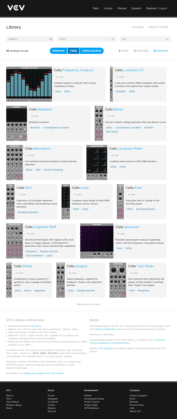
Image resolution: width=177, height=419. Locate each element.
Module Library (14, 405)
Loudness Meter (130, 148)
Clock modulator (34, 255)
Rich (28, 187)
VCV (8, 390)
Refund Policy (122, 343)
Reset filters (158, 27)
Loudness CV (133, 70)
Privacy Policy (137, 405)
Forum (51, 395)
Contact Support (138, 395)
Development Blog (94, 399)
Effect (29, 170)
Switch (27, 290)
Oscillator (35, 127)
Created (142, 50)
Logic (49, 255)
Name (124, 50)
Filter (38, 170)
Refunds (134, 402)
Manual (122, 8)
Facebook (53, 402)
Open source (91, 50)
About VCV (135, 411)
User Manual (12, 402)
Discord (52, 411)
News (9, 408)
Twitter (51, 405)
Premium (58, 50)
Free (73, 50)
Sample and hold (49, 251)
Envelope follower (145, 209)
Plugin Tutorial (91, 402)
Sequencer (31, 251)
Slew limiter (112, 131)
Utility (67, 91)
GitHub (87, 395)
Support (136, 8)
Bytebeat (45, 109)
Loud (84, 187)
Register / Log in (156, 8)
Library (108, 8)
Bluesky (52, 408)
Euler (138, 187)
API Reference (91, 408)
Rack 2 (9, 395)
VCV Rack (36, 326)
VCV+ (9, 399)
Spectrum (131, 227)
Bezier (118, 109)
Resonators (42, 148)
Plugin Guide (90, 405)
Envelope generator (28, 212)
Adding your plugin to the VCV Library (43, 373)
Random (161, 50)
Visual (58, 91)
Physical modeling (53, 170)
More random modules (88, 304)
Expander (121, 91)
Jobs (132, 408)
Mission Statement (105, 329)
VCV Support (105, 348)
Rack (96, 8)
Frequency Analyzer (78, 70)
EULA (132, 399)
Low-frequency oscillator (56, 127)
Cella (58, 70)
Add (60, 77)
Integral (81, 266)
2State (27, 266)
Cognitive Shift (44, 227)
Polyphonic (143, 290)
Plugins (138, 27)
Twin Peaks (145, 266)
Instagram (53, 399)
